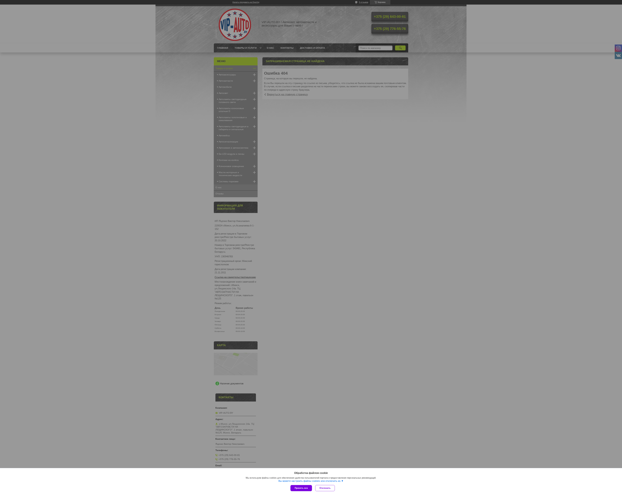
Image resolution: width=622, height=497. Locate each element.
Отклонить (325, 488)
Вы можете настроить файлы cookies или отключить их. (309, 481)
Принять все (301, 488)
